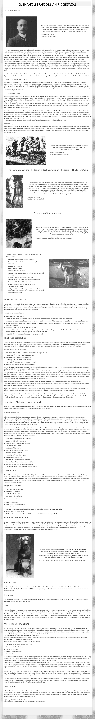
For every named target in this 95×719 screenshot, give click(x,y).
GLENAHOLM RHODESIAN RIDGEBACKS (47, 4)
